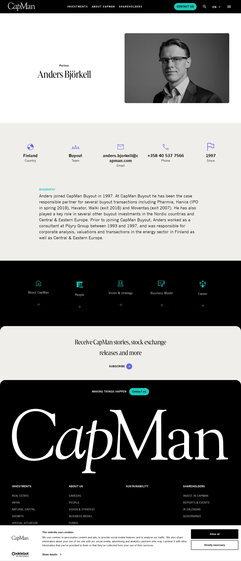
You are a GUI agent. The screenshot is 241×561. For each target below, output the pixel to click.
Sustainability (137, 486)
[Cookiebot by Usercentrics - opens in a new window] (20, 554)
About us (76, 486)
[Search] (205, 7)
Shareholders (130, 6)
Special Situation (25, 523)
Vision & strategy (82, 509)
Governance (192, 516)
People (74, 502)
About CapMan (103, 6)
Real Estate (20, 495)
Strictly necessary (214, 544)
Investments (77, 6)
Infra (16, 502)
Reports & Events (196, 502)
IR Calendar (192, 509)
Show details (49, 554)
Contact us (185, 6)
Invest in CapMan (195, 495)
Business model (80, 516)
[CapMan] (21, 7)
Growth (18, 516)
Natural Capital (23, 509)
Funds (73, 523)
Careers (75, 495)
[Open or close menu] (229, 7)
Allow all (215, 534)
